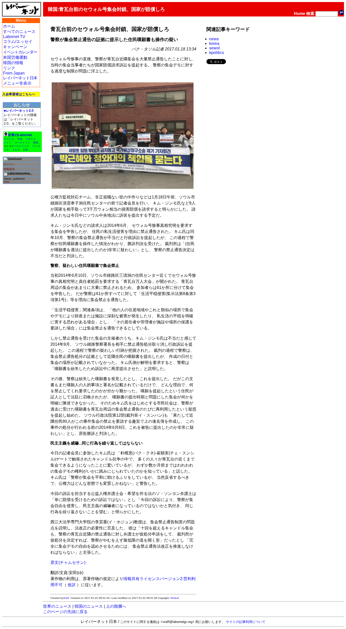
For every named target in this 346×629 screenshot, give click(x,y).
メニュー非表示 (17, 83)
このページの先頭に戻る (65, 611)
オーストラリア (20, 146)
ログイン (9, 164)
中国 (19, 139)
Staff (66, 598)
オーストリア (22, 142)
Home (299, 13)
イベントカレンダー (20, 52)
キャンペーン (15, 47)
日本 (25, 149)
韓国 (35, 142)
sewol (214, 48)
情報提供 (9, 169)
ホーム (9, 26)
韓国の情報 (13, 63)
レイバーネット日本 (20, 78)
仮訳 (72, 585)
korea (214, 43)
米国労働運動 (15, 57)
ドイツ (7, 142)
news (214, 39)
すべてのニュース (19, 31)
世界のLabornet (20, 135)
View (6, 181)
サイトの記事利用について (245, 622)
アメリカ (9, 139)
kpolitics (216, 52)
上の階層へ (116, 606)
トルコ (16, 149)
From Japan (14, 73)
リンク (9, 68)
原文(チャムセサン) (67, 562)
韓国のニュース (88, 606)
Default (174, 598)
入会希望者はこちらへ (18, 94)
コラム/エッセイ (17, 41)
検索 (310, 13)
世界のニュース (57, 606)
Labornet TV (14, 36)
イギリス (31, 139)
